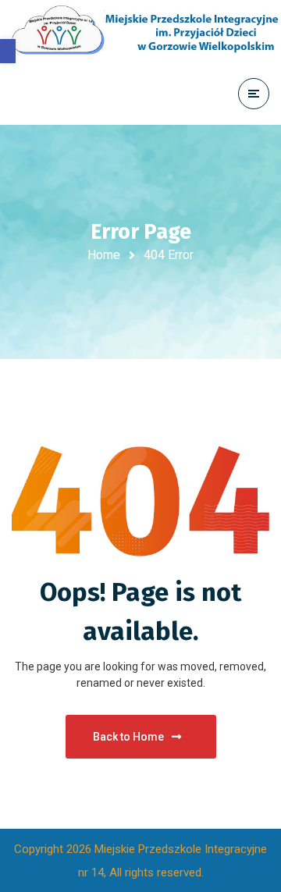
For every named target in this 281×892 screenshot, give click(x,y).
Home (103, 254)
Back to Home (128, 736)
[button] (8, 51)
